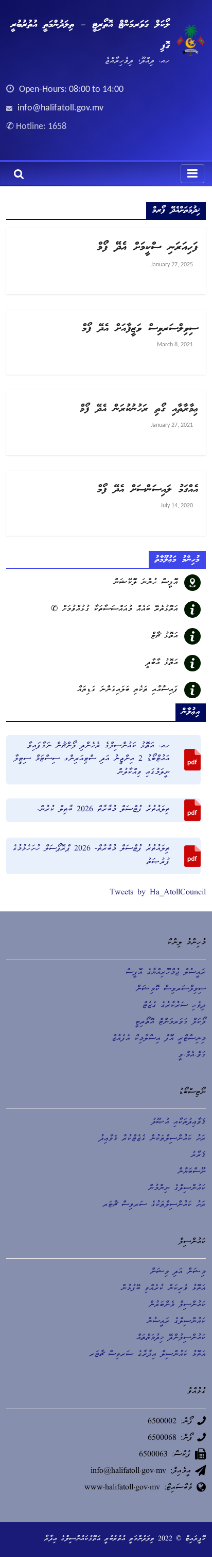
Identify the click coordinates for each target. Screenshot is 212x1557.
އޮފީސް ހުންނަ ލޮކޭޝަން (145, 582)
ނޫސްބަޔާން (192, 1172)
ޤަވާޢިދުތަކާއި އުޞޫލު (178, 1122)
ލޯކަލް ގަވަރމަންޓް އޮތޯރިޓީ (170, 1022)
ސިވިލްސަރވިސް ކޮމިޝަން (171, 989)
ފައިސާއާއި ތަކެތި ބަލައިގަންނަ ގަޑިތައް (127, 690)
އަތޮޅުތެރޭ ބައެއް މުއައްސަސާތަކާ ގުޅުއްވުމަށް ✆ (114, 609)
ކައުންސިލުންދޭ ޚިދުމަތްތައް (171, 1338)
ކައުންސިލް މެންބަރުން (177, 1305)
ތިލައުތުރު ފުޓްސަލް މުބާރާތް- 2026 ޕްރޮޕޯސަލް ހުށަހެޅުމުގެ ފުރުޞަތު (91, 856)
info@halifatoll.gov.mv (60, 108)
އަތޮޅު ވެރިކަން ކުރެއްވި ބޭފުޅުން (163, 1288)
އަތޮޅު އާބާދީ (162, 663)
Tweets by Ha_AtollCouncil (158, 893)
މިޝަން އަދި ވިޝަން (178, 1272)
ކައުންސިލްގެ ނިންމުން (177, 1188)
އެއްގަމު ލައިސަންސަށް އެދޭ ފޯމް (147, 489)
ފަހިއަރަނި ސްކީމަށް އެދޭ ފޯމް (147, 247)
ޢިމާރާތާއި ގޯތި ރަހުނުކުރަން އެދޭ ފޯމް (139, 409)
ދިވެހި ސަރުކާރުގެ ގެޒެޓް (174, 1006)
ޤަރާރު (198, 1155)
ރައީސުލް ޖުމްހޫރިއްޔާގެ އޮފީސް (166, 973)
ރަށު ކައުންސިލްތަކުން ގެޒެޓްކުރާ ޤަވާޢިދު (152, 1139)
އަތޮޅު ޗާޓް (164, 636)
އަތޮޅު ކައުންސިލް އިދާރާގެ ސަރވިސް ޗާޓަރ (148, 1355)
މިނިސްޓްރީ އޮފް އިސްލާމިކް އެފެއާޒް (159, 1039)
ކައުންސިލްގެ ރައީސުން (176, 1321)
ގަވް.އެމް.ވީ (192, 1055)
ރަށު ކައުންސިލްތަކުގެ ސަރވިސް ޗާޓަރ (154, 1205)
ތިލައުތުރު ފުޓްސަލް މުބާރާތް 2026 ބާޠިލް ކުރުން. (103, 810)
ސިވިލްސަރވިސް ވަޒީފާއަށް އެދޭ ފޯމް (140, 328)
